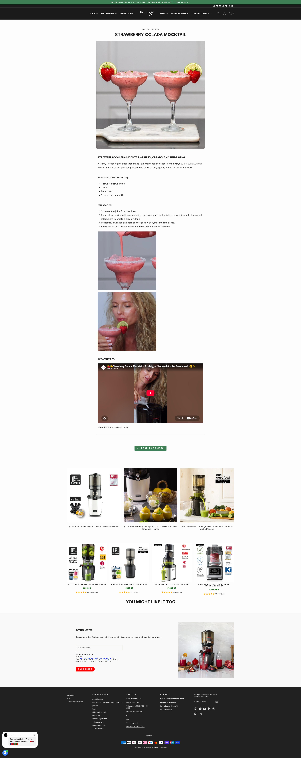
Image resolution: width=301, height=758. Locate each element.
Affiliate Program (98, 728)
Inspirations (126, 13)
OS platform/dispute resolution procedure (107, 702)
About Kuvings (201, 13)
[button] (81, 592)
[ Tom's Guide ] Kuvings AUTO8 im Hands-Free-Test (94, 526)
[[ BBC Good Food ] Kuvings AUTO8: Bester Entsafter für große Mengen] (207, 495)
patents (95, 706)
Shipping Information (99, 712)
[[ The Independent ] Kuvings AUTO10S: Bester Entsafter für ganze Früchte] (151, 495)
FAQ (127, 719)
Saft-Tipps (145, 29)
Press (163, 13)
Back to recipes (152, 448)
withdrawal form (98, 722)
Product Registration (99, 719)
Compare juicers (132, 723)
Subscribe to (81, 637)
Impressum (71, 695)
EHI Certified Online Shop (135, 727)
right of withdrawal (99, 725)
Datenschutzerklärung (75, 701)
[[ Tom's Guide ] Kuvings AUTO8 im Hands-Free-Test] (94, 495)
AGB (109, 660)
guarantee (96, 715)
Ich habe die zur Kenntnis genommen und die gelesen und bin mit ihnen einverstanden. (98, 659)
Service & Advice (179, 13)
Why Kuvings (108, 13)
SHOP (93, 13)
